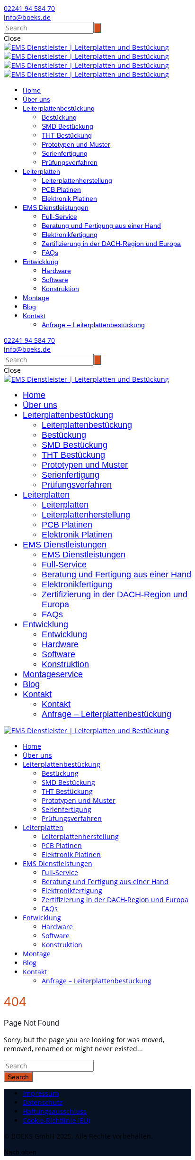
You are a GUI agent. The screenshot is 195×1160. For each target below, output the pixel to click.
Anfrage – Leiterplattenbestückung (93, 325)
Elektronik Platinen (69, 198)
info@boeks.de (27, 17)
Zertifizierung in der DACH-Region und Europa (111, 243)
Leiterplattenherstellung (77, 180)
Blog (29, 307)
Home (32, 90)
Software (55, 279)
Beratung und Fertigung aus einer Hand (101, 225)
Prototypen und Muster (76, 144)
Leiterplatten (41, 171)
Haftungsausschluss (55, 1111)
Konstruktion (60, 288)
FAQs (50, 252)
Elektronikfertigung (70, 234)
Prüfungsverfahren (70, 162)
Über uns (36, 99)
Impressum (41, 1093)
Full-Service (59, 216)
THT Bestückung (67, 135)
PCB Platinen (61, 189)
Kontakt (34, 316)
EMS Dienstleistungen (56, 207)
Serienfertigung (65, 153)
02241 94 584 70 (29, 8)
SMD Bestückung (67, 126)
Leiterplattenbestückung (59, 108)
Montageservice (53, 674)
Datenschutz (42, 1102)
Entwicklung (40, 261)
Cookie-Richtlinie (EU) (56, 1120)
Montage (36, 298)
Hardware (56, 270)
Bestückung (59, 117)
